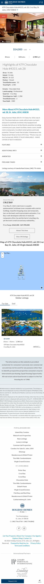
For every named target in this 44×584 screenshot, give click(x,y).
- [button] (2, 256)
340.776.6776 (17, 521)
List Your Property (9, 536)
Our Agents (36, 536)
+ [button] (2, 253)
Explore (15, 538)
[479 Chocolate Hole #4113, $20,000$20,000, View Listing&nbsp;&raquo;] (20, 272)
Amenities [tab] (6, 156)
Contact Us (28, 538)
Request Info (12, 581)
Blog (20, 538)
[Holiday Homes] (14, 4)
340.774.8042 (29, 521)
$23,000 (7, 339)
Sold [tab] (13, 303)
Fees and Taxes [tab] (8, 162)
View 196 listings (22, 237)
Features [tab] (6, 145)
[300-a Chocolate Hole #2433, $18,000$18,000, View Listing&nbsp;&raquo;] (23, 275)
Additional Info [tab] (9, 150)
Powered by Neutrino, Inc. (20, 543)
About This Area (22, 230)
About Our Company (24, 536)
